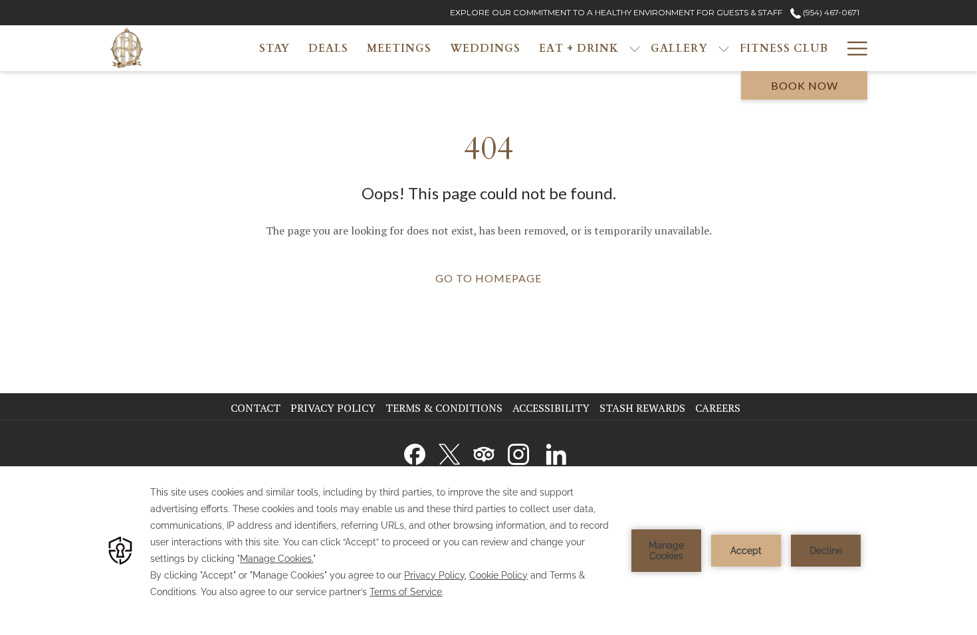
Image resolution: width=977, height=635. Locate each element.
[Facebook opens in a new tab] (414, 452)
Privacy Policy (333, 408)
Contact (255, 408)
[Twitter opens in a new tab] (449, 452)
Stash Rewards (642, 408)
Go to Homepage (488, 278)
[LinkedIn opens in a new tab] (556, 452)
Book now (804, 85)
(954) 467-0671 (830, 12)
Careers (719, 408)
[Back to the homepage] (127, 48)
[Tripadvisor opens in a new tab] (483, 452)
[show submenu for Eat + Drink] (634, 48)
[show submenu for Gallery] (723, 48)
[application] (488, 550)
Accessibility (551, 408)
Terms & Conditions (443, 408)
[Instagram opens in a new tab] (518, 452)
